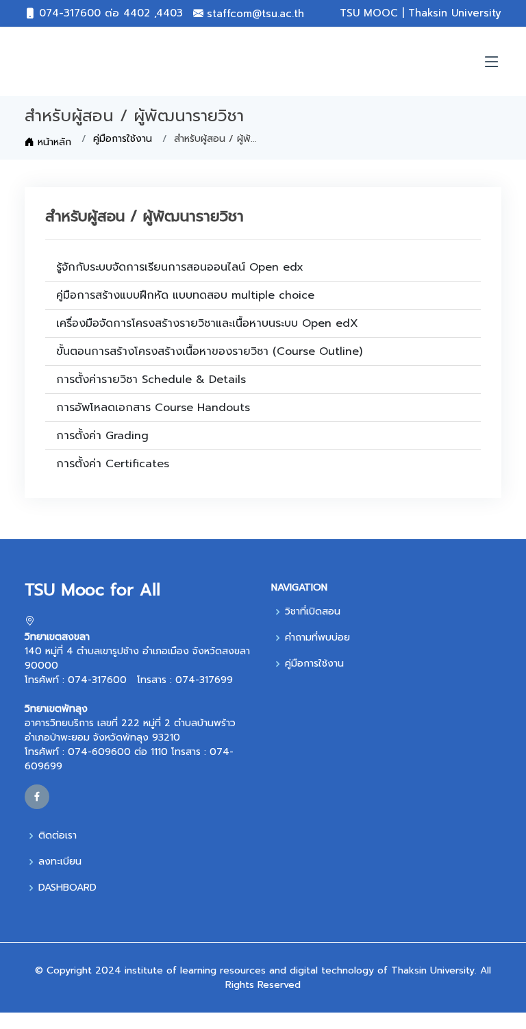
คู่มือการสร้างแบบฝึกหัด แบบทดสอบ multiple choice (185, 295)
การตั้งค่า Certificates (112, 464)
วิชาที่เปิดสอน (312, 612)
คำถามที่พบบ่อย (317, 638)
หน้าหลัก (52, 142)
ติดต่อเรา (57, 836)
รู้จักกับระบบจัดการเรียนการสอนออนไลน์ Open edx (179, 267)
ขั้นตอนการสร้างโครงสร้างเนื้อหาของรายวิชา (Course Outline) (209, 351)
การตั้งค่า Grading (102, 435)
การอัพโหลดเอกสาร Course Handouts (153, 407)
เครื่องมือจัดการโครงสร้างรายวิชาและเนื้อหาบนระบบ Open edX (207, 323)
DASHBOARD (67, 888)
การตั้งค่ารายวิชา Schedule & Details (151, 379)
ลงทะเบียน (60, 862)
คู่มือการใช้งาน (122, 139)
